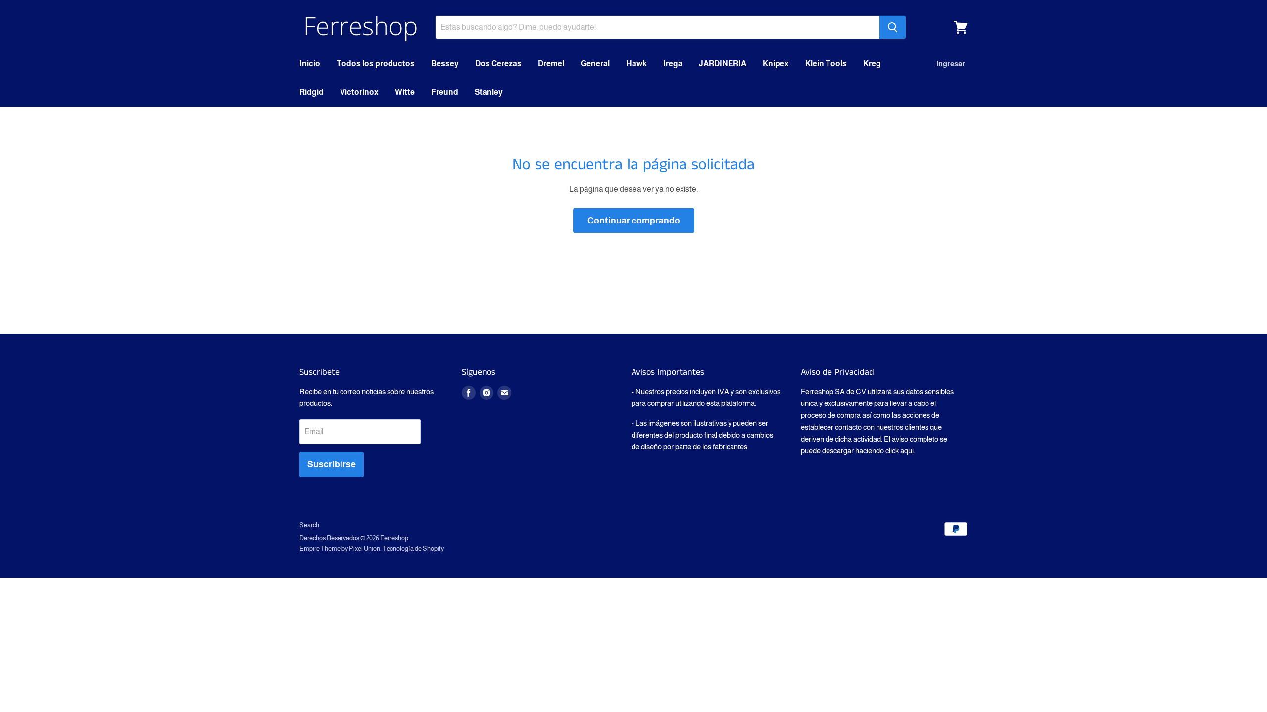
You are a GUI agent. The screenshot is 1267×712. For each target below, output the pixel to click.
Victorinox (359, 92)
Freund (444, 92)
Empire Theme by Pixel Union (339, 548)
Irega (672, 63)
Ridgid (311, 92)
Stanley (489, 92)
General (595, 63)
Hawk (636, 63)
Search (309, 525)
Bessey (445, 63)
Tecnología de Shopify (413, 548)
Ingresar (950, 63)
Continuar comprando (633, 220)
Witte (405, 92)
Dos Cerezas (498, 63)
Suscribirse (331, 464)
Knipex (776, 63)
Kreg (872, 63)
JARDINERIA (722, 63)
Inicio (309, 63)
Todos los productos (376, 63)
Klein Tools (826, 63)
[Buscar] (892, 27)
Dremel (551, 63)
